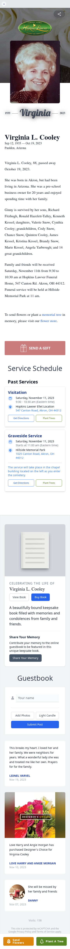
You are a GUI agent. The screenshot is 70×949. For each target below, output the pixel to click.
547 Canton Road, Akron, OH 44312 (38, 410)
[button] (35, 815)
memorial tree (51, 314)
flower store (48, 320)
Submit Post (35, 724)
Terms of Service (46, 931)
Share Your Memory (25, 658)
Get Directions (21, 418)
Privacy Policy (24, 931)
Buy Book (40, 597)
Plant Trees (49, 418)
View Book (19, 597)
